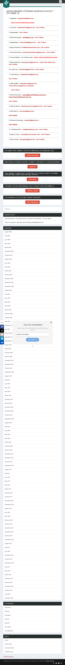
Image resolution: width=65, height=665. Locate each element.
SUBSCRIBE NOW (32, 339)
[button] (33, 324)
